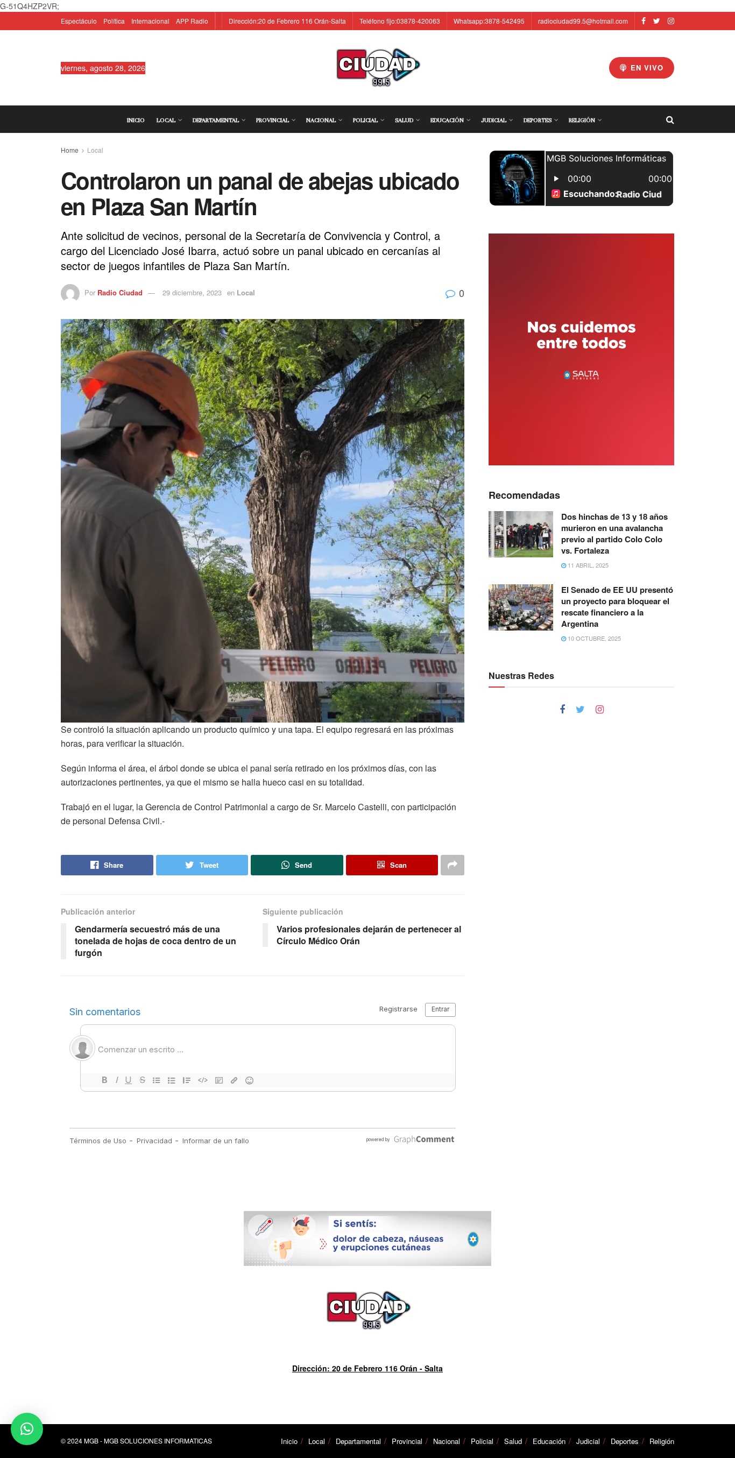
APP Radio (192, 20)
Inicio (136, 120)
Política (114, 20)
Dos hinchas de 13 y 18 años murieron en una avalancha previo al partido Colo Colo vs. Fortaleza (614, 533)
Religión (582, 120)
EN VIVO (645, 67)
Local (166, 120)
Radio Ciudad (120, 292)
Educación (447, 120)
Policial (365, 120)
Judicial (493, 120)
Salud (404, 120)
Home (70, 149)
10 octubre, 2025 (593, 638)
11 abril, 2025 (587, 565)
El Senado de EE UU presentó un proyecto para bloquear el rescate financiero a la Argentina (617, 606)
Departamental (216, 120)
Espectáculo (79, 20)
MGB (91, 1440)
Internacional (150, 20)
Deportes (538, 120)
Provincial (272, 120)
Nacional (321, 120)
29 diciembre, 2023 (192, 292)
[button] (27, 1429)
